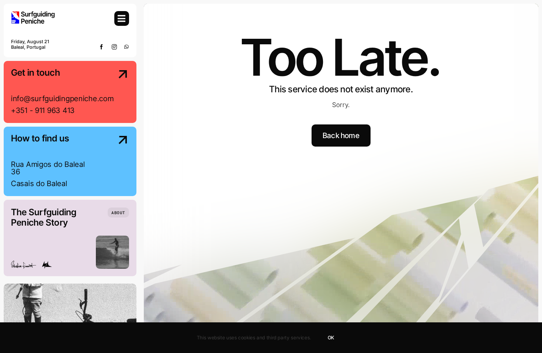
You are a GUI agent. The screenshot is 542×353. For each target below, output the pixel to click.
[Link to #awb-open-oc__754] (121, 18)
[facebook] (101, 46)
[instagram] (114, 46)
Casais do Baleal (39, 183)
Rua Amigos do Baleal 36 (48, 168)
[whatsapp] (126, 46)
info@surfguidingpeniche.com (62, 98)
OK (331, 337)
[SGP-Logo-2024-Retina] (33, 14)
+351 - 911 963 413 (43, 110)
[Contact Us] (116, 92)
